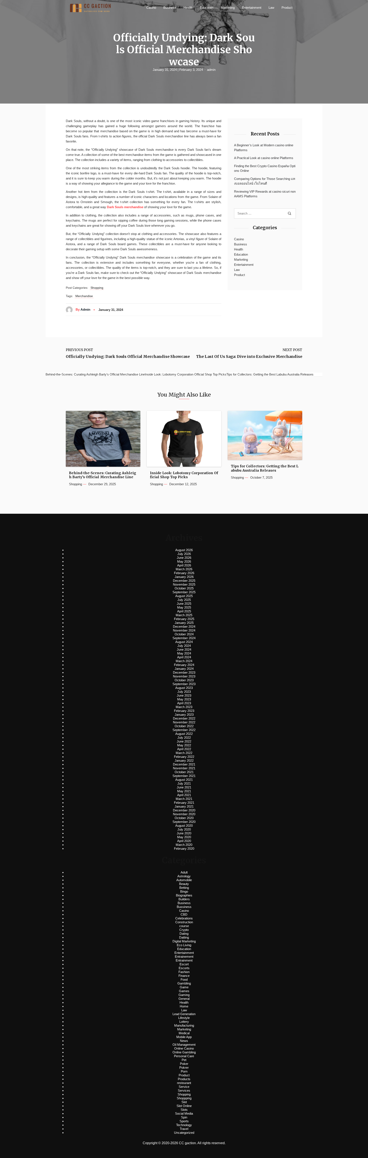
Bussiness (184, 907)
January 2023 (184, 714)
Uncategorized (184, 1132)
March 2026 (184, 569)
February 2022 (184, 756)
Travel (184, 1129)
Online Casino (184, 1048)
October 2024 (184, 634)
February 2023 (184, 711)
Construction (184, 922)
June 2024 (184, 649)
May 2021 (184, 791)
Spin (184, 1117)
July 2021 (184, 783)
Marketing (228, 7)
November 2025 (184, 584)
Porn (184, 1071)
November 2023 (184, 676)
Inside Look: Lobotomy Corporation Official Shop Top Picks (184, 475)
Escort (184, 964)
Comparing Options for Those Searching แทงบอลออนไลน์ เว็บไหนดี (264, 181)
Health (188, 7)
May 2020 (184, 837)
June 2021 (184, 787)
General (184, 998)
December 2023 (184, 672)
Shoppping (184, 1098)
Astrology (184, 876)
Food (184, 979)
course (184, 926)
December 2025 (184, 580)
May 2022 (184, 745)
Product (287, 7)
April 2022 (184, 749)
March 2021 (184, 799)
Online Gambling (184, 1052)
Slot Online (184, 1106)
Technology (184, 1125)
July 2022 (184, 737)
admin (211, 69)
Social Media (184, 1113)
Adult (184, 872)
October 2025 (184, 588)
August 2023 (184, 688)
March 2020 (184, 844)
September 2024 (184, 638)
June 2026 (184, 557)
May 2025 (184, 607)
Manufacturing (184, 1025)
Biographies (184, 895)
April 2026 (184, 565)
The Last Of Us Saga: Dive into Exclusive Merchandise (249, 356)
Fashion (184, 972)
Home (184, 1006)
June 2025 (184, 603)
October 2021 (184, 772)
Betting (184, 887)
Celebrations (184, 918)
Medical (184, 1033)
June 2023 (184, 695)
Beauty (184, 884)
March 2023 (184, 707)
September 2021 (184, 776)
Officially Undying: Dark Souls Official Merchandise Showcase (128, 356)
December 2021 (184, 764)
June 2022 (184, 741)
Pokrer (184, 1067)
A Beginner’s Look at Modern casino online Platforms (263, 147)
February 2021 (184, 802)
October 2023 (184, 680)
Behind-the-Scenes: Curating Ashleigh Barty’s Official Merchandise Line (102, 475)
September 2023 (184, 684)
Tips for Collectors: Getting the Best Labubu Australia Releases (264, 468)
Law (271, 7)
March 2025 (184, 615)
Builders (184, 899)
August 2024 (184, 642)
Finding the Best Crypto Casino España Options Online (264, 168)
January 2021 (184, 806)
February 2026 (184, 573)
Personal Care (184, 1056)
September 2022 (184, 730)
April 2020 (184, 841)
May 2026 (184, 561)
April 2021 (184, 795)
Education (207, 7)
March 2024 (184, 661)
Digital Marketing (184, 941)
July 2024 (184, 645)
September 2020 (184, 822)
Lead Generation (184, 1014)
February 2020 (184, 848)
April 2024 (184, 657)
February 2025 (184, 619)
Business (169, 7)
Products (184, 1079)
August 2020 (184, 825)
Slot (184, 1102)
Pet (184, 1060)
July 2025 (184, 600)
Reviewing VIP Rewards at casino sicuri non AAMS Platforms (265, 194)
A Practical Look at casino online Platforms (263, 158)
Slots (184, 1109)
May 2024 (184, 653)
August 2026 (184, 550)
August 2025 (184, 596)
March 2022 (184, 753)
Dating (184, 933)
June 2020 (184, 833)
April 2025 (184, 611)
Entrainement (184, 956)
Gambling (184, 983)
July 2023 (184, 691)
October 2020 (184, 818)
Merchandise (84, 296)
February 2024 (184, 665)
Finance (184, 975)
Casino (151, 7)
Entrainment (184, 960)
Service (184, 1086)
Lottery (184, 1021)
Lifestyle (184, 1018)
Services (184, 1090)
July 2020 (184, 829)
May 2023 (184, 699)
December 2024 (184, 626)
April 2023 (184, 703)
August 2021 (184, 779)
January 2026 (184, 577)
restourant (184, 1083)
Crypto (184, 930)
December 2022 (184, 718)
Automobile (184, 880)
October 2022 (184, 726)
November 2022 (184, 722)
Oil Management (184, 1044)
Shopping (97, 287)
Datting (184, 937)
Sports (184, 1121)
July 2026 (184, 554)
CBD (184, 914)
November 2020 (184, 814)
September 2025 (184, 592)
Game (184, 987)
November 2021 (184, 768)
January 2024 (184, 668)
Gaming (184, 995)
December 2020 (184, 810)
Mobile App (184, 1037)
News (184, 1041)
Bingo (184, 891)
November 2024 (184, 630)
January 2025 (184, 623)
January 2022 (184, 760)
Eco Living (184, 945)
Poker (184, 1064)
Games (184, 991)
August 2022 (184, 733)
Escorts (184, 968)
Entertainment (251, 7)
